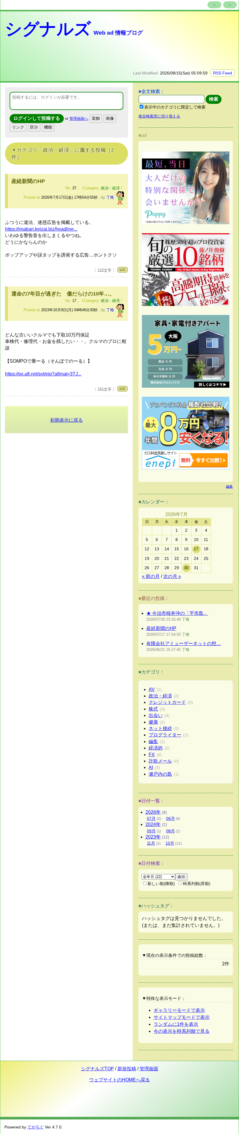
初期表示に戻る (66, 420)
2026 (153, 812)
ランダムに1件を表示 (176, 1024)
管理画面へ (78, 118)
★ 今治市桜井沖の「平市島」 (177, 613)
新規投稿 (126, 1068)
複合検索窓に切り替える (159, 116)
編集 (122, 269)
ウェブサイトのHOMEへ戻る (119, 1079)
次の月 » (172, 576)
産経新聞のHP (28, 181)
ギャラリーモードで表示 (179, 1010)
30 (186, 567)
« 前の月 (151, 576)
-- (214, 5)
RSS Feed (222, 73)
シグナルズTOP (97, 1068)
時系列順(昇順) (196, 883)
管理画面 (149, 1068)
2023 (153, 836)
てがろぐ (35, 1127)
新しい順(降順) (161, 883)
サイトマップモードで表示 (182, 1017)
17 (196, 548)
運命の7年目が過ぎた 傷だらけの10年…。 (63, 294)
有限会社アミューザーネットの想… (183, 643)
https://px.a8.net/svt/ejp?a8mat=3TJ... (43, 373)
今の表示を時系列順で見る (182, 1031)
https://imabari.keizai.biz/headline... (41, 229)
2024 (153, 824)
